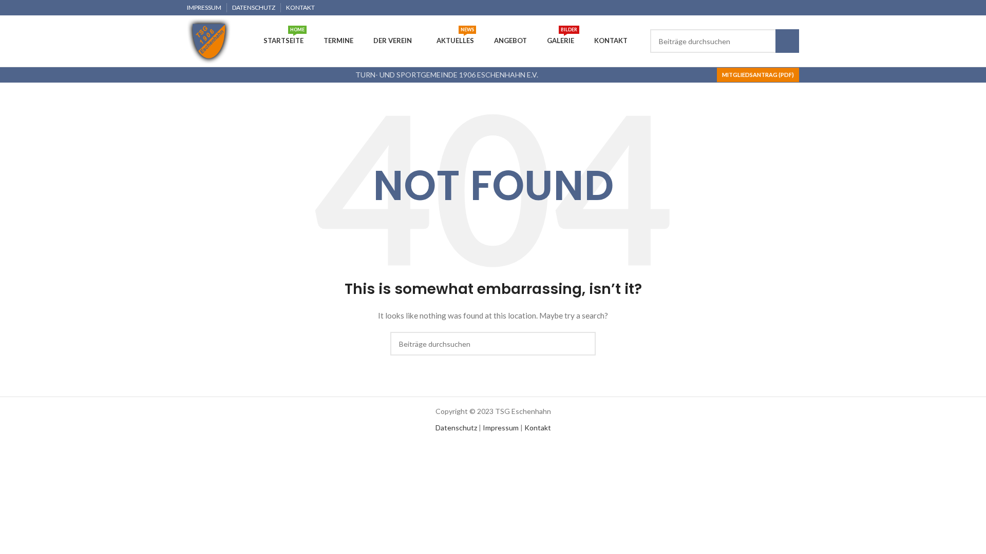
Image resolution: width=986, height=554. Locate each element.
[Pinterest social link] (769, 7)
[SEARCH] (787, 41)
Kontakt (537, 427)
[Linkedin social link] (781, 7)
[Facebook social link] (746, 7)
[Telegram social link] (793, 7)
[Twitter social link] (758, 7)
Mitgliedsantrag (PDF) (758, 74)
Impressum (501, 427)
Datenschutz (456, 427)
